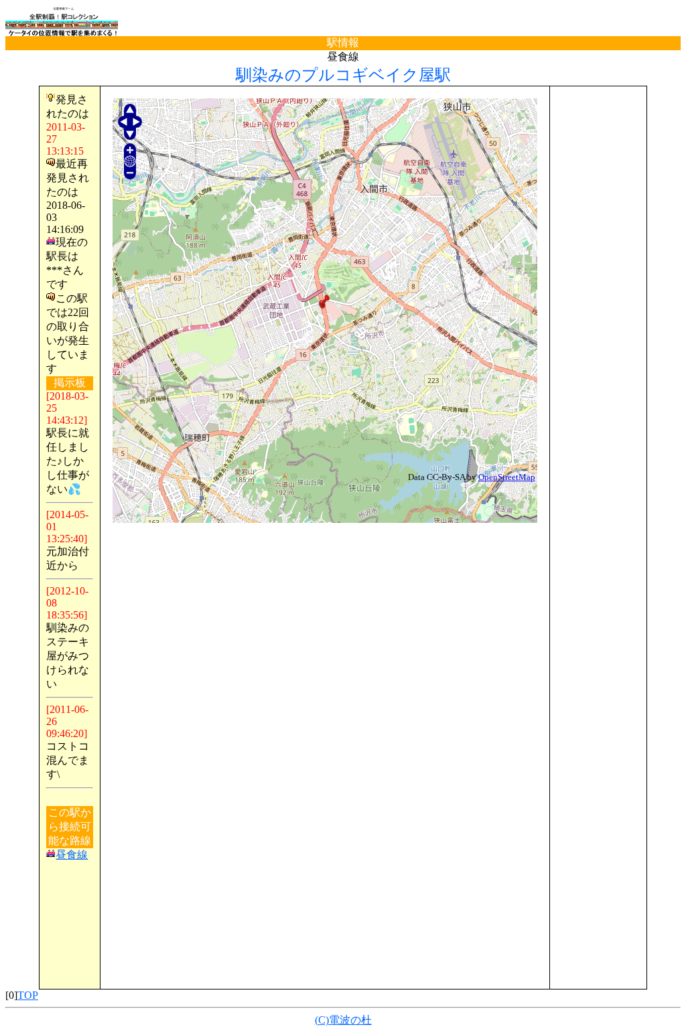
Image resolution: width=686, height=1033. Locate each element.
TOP (27, 995)
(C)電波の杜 (343, 1020)
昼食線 (72, 854)
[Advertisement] (598, 294)
